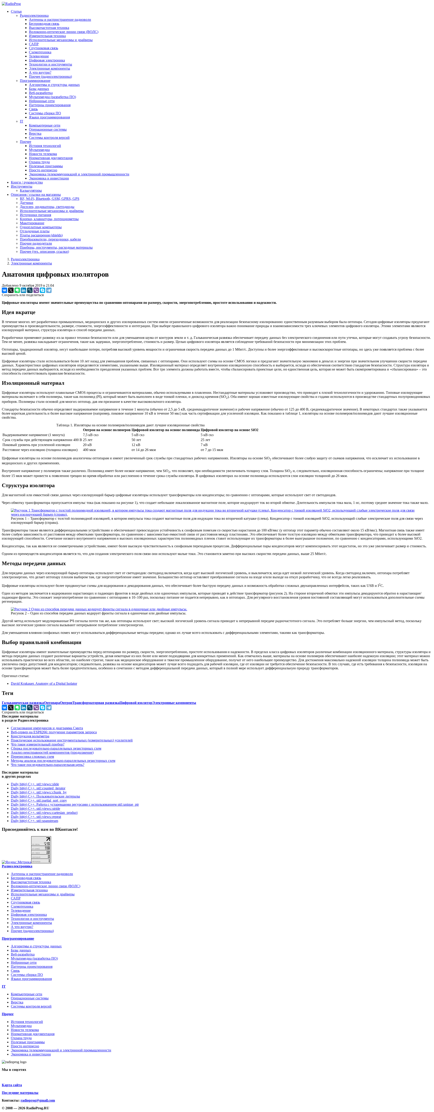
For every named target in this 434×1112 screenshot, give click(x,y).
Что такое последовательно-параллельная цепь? (47, 765)
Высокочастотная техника (49, 28)
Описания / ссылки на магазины (36, 194)
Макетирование (32, 223)
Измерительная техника (47, 36)
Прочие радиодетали (36, 243)
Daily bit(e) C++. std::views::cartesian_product (44, 813)
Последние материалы (20, 1093)
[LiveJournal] (30, 290)
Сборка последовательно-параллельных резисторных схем (56, 748)
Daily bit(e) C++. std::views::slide (35, 784)
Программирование (35, 81)
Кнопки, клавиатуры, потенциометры (49, 219)
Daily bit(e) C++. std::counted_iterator (38, 788)
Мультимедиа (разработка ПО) (52, 97)
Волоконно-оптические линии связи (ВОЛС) (63, 32)
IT (21, 121)
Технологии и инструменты (50, 64)
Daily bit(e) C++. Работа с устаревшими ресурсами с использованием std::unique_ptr (75, 804)
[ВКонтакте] (4, 290)
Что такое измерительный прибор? (37, 744)
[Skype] (42, 290)
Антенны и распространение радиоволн (60, 19)
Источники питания (35, 215)
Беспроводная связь (44, 24)
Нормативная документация (51, 158)
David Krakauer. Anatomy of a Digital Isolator (44, 683)
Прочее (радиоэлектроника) (50, 76)
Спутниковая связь (43, 48)
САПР (34, 44)
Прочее (25, 142)
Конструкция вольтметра (30, 736)
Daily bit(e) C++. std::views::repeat (36, 817)
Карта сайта (12, 1085)
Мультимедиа (39, 150)
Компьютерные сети (44, 125)
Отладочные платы (35, 231)
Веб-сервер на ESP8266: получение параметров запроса (54, 732)
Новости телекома (43, 154)
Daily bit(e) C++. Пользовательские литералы (45, 796)
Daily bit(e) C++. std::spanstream (34, 821)
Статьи (16, 11)
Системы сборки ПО (45, 113)
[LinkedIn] (23, 290)
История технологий (45, 146)
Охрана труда (39, 162)
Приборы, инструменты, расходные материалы (56, 247)
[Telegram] (49, 290)
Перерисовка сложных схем (32, 756)
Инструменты (21, 186)
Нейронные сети (42, 101)
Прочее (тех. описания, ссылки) (44, 251)
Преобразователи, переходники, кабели (50, 239)
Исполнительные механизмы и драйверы (61, 40)
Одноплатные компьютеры (41, 227)
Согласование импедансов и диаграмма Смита (47, 728)
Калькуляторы (31, 190)
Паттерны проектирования (50, 105)
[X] (11, 290)
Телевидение (39, 56)
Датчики (26, 203)
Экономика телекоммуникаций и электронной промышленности (79, 174)
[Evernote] (17, 290)
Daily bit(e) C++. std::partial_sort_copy (39, 800)
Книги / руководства (27, 182)
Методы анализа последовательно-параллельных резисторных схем (63, 761)
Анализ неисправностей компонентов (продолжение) (52, 752)
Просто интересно (43, 170)
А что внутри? (40, 72)
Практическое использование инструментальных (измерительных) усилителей (72, 740)
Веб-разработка (41, 93)
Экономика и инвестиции (49, 178)
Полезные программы (46, 166)
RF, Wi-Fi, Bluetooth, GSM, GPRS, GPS (49, 199)
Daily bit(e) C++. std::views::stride (35, 808)
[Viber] (36, 290)
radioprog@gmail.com (38, 1100)
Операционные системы (48, 129)
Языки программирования (49, 117)
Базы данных (39, 89)
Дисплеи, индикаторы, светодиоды (47, 207)
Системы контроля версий (49, 137)
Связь (33, 109)
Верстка (35, 133)
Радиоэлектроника (34, 15)
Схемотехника (40, 52)
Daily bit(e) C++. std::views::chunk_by (39, 792)
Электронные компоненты (49, 68)
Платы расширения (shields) (41, 235)
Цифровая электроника (47, 60)
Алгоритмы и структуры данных (54, 85)
